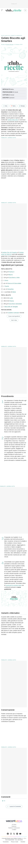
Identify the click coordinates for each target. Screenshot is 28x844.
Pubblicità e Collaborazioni (14, 827)
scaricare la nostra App (13, 585)
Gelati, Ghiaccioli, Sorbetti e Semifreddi (11, 35)
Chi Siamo (14, 824)
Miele (14, 292)
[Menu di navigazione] (2, 10)
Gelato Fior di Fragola (9, 252)
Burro (11, 274)
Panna (12, 301)
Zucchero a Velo (14, 277)
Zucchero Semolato (15, 304)
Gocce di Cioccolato (14, 283)
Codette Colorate (13, 312)
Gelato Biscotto (13, 120)
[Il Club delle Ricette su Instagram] (11, 834)
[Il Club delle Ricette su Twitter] (14, 834)
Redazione (14, 826)
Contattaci (14, 829)
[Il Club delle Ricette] (13, 10)
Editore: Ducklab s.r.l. (18, 838)
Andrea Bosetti (9, 44)
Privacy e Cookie (14, 841)
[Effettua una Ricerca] (25, 10)
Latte (11, 298)
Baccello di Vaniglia (11, 306)
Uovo (6, 280)
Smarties (11, 289)
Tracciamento (6, 841)
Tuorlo (7, 286)
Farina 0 (11, 272)
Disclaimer (23, 841)
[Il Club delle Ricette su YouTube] (20, 834)
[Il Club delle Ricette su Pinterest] (17, 834)
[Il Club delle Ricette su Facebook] (8, 834)
